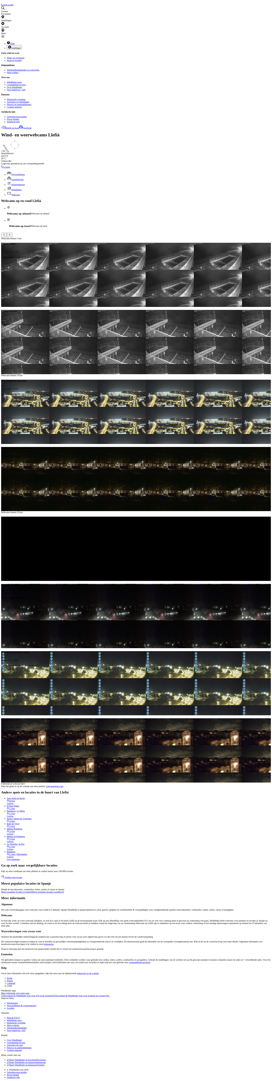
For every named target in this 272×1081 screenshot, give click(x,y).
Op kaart (6, 167)
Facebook (27, 128)
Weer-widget (12, 72)
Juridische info (13, 122)
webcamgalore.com (54, 786)
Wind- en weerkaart (15, 58)
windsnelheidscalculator (139, 962)
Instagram (41, 1062)
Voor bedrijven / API (16, 90)
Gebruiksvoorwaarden (17, 116)
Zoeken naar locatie (13, 877)
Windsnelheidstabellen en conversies (23, 70)
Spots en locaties (14, 60)
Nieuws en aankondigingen (19, 104)
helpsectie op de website (88, 973)
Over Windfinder (14, 87)
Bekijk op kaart (12, 128)
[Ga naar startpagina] (1, 2)
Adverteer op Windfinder (18, 102)
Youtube (40, 1065)
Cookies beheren (14, 107)
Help (12, 43)
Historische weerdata (16, 99)
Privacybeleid (13, 119)
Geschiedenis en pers (16, 85)
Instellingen (16, 48)
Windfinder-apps (14, 82)
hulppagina (49, 944)
